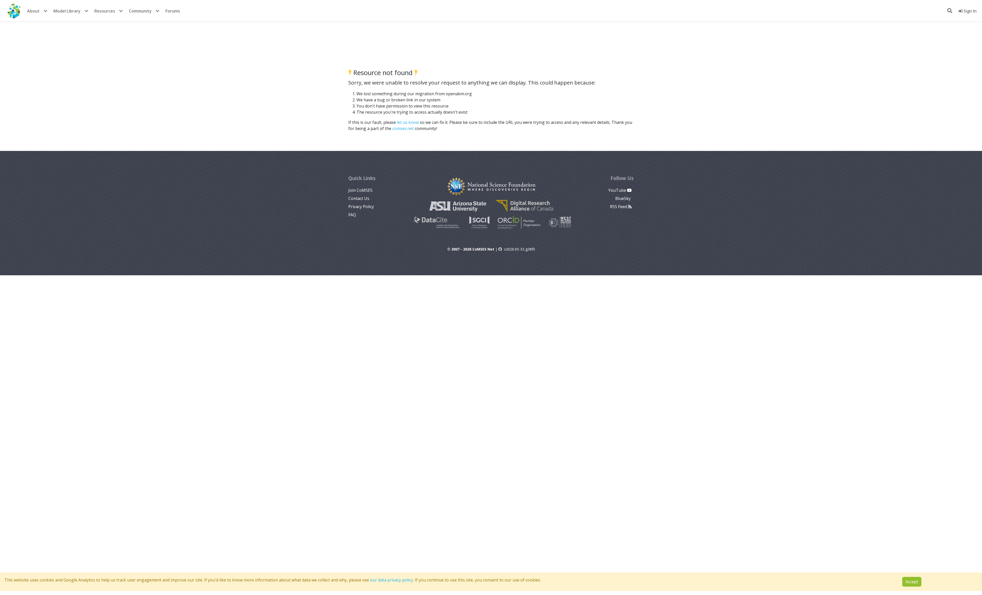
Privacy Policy (361, 206)
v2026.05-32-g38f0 (519, 249)
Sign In (970, 11)
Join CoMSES (360, 190)
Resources (104, 11)
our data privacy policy (391, 580)
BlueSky (623, 198)
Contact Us (358, 198)
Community (140, 11)
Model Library (67, 11)
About (33, 11)
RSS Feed (619, 206)
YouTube (617, 190)
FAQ (352, 215)
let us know (408, 122)
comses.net (403, 128)
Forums (172, 11)
